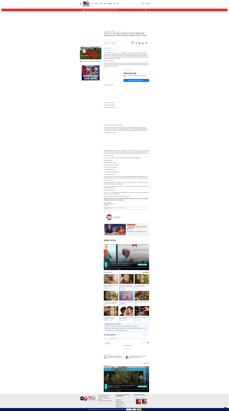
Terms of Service (101, 395)
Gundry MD (130, 229)
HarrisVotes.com (109, 192)
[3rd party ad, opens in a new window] (115, 234)
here (126, 330)
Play (114, 3)
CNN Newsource (107, 42)
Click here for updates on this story (110, 50)
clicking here (144, 328)
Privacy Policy (107, 395)
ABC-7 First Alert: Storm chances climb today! (90, 61)
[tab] (107, 343)
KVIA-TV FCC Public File (103, 397)
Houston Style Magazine (115, 52)
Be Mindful (109, 3)
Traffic (101, 3)
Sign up (147, 334)
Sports (105, 3)
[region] (126, 349)
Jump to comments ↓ (108, 211)
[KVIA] (86, 4)
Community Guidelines (102, 396)
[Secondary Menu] (81, 3)
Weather (96, 3)
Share (117, 3)
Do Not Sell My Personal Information (105, 400)
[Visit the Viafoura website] (146, 363)
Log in (144, 334)
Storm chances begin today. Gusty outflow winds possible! (107, 9)
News (92, 3)
